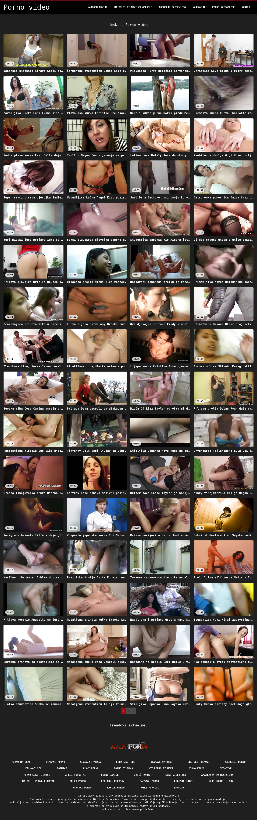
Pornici (62, 768)
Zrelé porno (142, 774)
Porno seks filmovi (37, 774)
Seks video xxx (175, 774)
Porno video (114, 809)
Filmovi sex (33, 768)
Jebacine (226, 768)
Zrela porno (78, 781)
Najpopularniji (97, 7)
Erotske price (183, 781)
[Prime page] (128, 746)
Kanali (246, 7)
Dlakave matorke (161, 761)
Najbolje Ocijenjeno (172, 7)
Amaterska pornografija (217, 774)
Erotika (179, 787)
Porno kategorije (223, 7)
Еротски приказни (112, 781)
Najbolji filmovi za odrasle (133, 7)
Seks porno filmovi (222, 781)
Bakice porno (115, 787)
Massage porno (149, 781)
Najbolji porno (235, 761)
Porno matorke (21, 761)
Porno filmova (123, 768)
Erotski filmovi (199, 761)
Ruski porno (91, 768)
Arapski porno (82, 787)
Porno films (196, 768)
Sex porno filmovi (160, 768)
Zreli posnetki (75, 774)
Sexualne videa (90, 761)
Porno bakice (110, 774)
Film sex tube (125, 761)
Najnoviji (199, 7)
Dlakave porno (55, 761)
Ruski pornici (149, 787)
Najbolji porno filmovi (38, 781)
